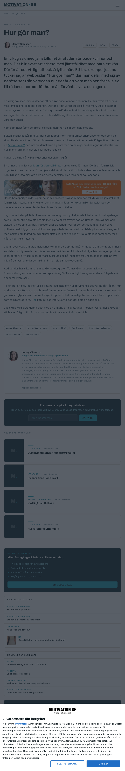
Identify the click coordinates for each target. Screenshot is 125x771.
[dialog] (62, 737)
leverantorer (21, 724)
